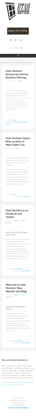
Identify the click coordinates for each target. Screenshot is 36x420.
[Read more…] (13, 110)
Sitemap (8, 382)
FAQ (3, 382)
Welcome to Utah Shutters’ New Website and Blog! (16, 288)
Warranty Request (19, 385)
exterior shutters (18, 122)
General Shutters (18, 268)
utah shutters (26, 196)
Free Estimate (16, 382)
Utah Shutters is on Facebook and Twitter (17, 213)
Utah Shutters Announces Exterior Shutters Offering (17, 74)
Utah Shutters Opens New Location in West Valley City (18, 141)
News (14, 120)
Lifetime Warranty (28, 382)
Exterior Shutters (7, 385)
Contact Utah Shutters (18, 407)
